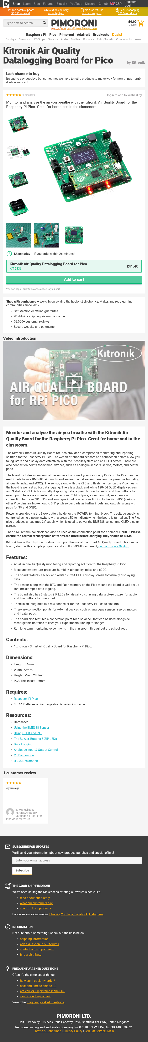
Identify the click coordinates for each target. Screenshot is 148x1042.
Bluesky (61, 4)
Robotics (88, 39)
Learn (27, 4)
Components (124, 39)
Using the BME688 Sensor (31, 727)
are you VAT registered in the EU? (42, 991)
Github (103, 4)
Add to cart (74, 279)
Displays (11, 39)
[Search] (44, 22)
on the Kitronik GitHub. (113, 546)
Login (128, 5)
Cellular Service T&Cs (99, 1031)
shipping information (34, 939)
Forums (48, 4)
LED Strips (39, 39)
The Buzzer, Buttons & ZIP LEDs (35, 739)
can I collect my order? (35, 996)
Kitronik (138, 62)
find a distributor (31, 954)
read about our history (35, 898)
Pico (52, 34)
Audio (64, 39)
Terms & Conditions (47, 1031)
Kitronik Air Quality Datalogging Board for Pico (24, 815)
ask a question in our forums (39, 944)
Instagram (96, 914)
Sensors (53, 39)
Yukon (138, 39)
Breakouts (101, 34)
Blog (37, 4)
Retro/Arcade (105, 39)
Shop (16, 4)
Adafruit (83, 34)
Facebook (81, 914)
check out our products (35, 908)
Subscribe (22, 870)
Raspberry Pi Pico (26, 699)
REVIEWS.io (23, 818)
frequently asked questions (45, 1002)
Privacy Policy (72, 1031)
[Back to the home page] (74, 24)
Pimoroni (66, 34)
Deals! (117, 34)
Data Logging (23, 744)
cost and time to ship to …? (38, 986)
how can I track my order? (37, 981)
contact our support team (37, 949)
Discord (90, 4)
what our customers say (36, 903)
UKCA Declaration (26, 761)
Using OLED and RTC (28, 733)
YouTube (76, 4)
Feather (75, 39)
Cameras (24, 39)
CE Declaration (24, 755)
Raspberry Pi (36, 34)
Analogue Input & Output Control (36, 750)
